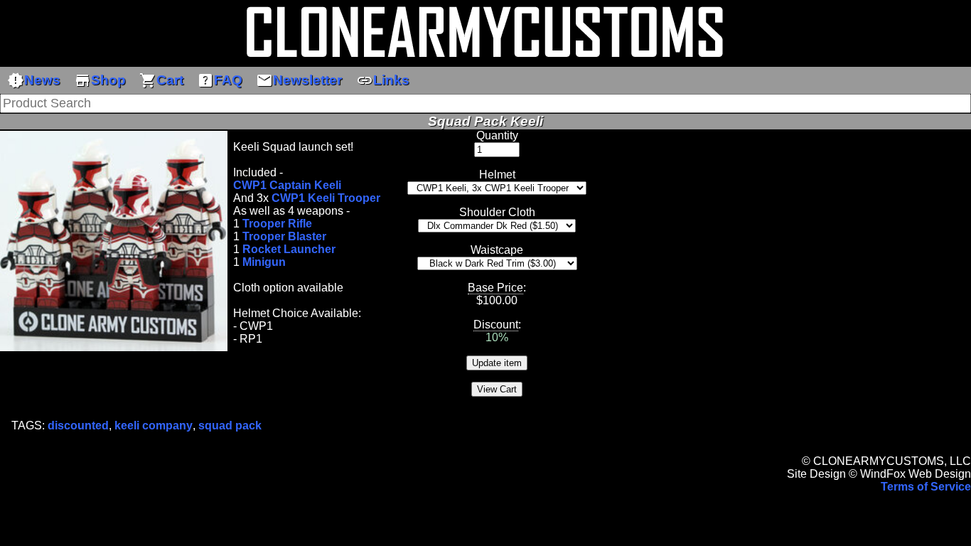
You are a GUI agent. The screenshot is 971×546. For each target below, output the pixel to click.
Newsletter (299, 80)
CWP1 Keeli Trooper (326, 198)
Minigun (264, 262)
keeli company (153, 425)
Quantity (497, 135)
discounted (78, 425)
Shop (100, 80)
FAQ (219, 80)
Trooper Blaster (284, 236)
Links (382, 80)
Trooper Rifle (277, 224)
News (33, 80)
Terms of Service (926, 487)
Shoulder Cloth (497, 212)
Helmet (497, 174)
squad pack (230, 425)
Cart (161, 80)
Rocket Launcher (289, 249)
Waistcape (497, 250)
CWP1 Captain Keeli (287, 185)
